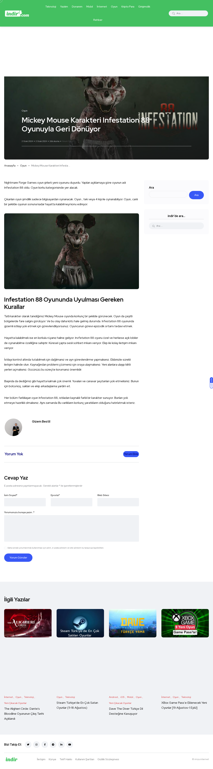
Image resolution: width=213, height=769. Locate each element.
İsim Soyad (10, 495)
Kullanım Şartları (84, 759)
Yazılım (64, 6)
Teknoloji (50, 6)
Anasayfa (9, 165)
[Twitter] (28, 744)
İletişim (41, 759)
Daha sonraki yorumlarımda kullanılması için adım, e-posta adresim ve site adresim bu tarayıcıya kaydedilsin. (55, 548)
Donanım (77, 6)
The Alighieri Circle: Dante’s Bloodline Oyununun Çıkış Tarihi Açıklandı (24, 714)
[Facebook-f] (44, 744)
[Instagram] (36, 744)
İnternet (102, 6)
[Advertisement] (106, 51)
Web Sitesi (103, 495)
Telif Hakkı (66, 759)
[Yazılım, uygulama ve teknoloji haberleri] (17, 13)
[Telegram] (53, 744)
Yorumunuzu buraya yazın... (19, 512)
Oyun (114, 6)
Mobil (89, 6)
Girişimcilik (144, 6)
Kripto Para (127, 6)
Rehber (97, 20)
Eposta (55, 495)
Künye (52, 759)
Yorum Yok (66, 141)
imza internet (202, 759)
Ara (151, 187)
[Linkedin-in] (61, 744)
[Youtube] (69, 744)
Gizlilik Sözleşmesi (108, 759)
